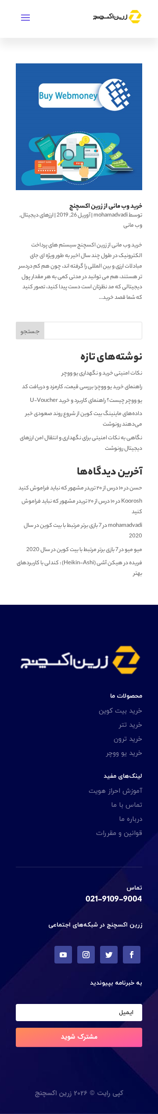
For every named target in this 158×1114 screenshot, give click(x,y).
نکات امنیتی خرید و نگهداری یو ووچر (102, 373)
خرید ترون (128, 739)
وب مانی (132, 225)
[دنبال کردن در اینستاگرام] (86, 954)
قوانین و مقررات (119, 833)
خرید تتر (130, 725)
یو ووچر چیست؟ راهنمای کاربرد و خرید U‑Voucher (86, 400)
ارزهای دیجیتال (37, 215)
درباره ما (130, 819)
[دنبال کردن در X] (109, 954)
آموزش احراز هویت (115, 791)
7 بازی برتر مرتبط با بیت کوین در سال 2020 (72, 550)
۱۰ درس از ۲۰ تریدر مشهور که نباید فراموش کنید (70, 488)
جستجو (30, 331)
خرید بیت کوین (120, 711)
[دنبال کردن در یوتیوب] (63, 954)
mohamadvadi (110, 215)
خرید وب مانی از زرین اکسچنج (105, 207)
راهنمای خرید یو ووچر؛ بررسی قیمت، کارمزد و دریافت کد (82, 387)
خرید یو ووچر (124, 753)
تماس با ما (126, 805)
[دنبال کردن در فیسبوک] (131, 954)
